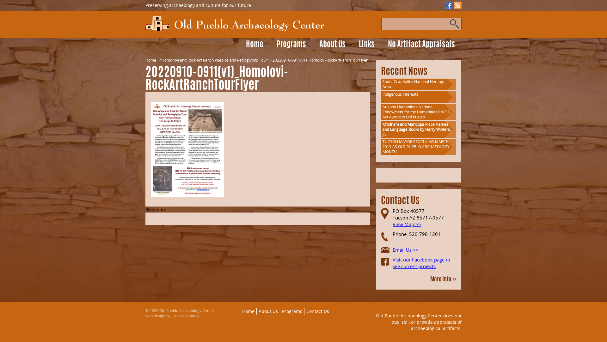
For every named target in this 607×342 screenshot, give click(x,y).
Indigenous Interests (400, 94)
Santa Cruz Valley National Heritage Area (414, 84)
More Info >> (443, 280)
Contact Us (317, 311)
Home (254, 45)
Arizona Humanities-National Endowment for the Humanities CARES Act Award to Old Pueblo (416, 112)
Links (367, 45)
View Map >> (407, 224)
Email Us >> (406, 250)
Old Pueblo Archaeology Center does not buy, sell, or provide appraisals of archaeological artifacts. (419, 322)
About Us (332, 45)
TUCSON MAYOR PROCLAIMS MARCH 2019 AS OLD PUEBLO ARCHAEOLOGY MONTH (416, 146)
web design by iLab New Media (172, 316)
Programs (291, 45)
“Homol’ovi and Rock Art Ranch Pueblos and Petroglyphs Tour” (214, 60)
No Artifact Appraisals (421, 45)
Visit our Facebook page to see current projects (421, 262)
